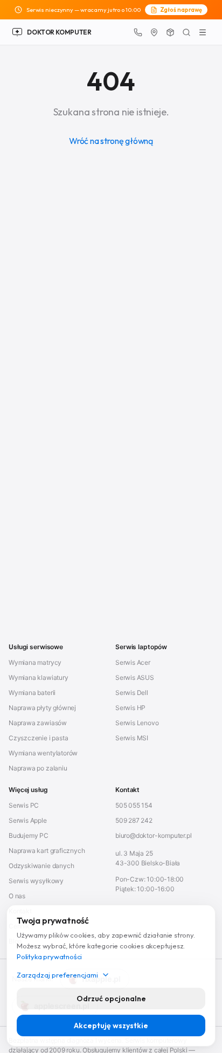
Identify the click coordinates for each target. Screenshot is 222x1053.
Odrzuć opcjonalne (111, 998)
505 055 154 (133, 805)
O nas (17, 896)
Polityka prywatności (49, 956)
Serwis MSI (131, 738)
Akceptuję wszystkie (111, 1025)
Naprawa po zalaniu (38, 768)
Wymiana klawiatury (38, 677)
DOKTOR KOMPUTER (59, 32)
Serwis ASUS (134, 677)
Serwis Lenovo (137, 723)
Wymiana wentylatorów (43, 753)
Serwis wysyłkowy (36, 881)
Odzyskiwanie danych (41, 866)
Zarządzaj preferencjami (57, 975)
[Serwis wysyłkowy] (170, 32)
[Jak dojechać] (154, 32)
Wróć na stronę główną (111, 140)
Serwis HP (130, 708)
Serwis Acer (132, 662)
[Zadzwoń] (137, 32)
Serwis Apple (28, 820)
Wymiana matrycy (35, 662)
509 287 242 (133, 820)
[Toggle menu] (202, 32)
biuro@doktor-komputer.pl (153, 835)
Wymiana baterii (32, 693)
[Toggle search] (186, 32)
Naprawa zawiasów (38, 723)
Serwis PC (24, 805)
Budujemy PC (28, 835)
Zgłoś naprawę (181, 9)
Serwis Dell (131, 693)
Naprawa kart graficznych (47, 850)
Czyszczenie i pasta (38, 738)
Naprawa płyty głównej (42, 708)
